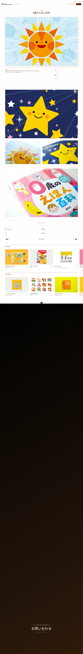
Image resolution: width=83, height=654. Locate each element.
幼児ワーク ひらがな (33, 266)
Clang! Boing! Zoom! (59, 293)
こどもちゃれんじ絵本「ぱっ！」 (10, 293)
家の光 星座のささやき (34, 293)
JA (78, 1)
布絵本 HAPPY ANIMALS (10, 266)
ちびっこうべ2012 (58, 266)
